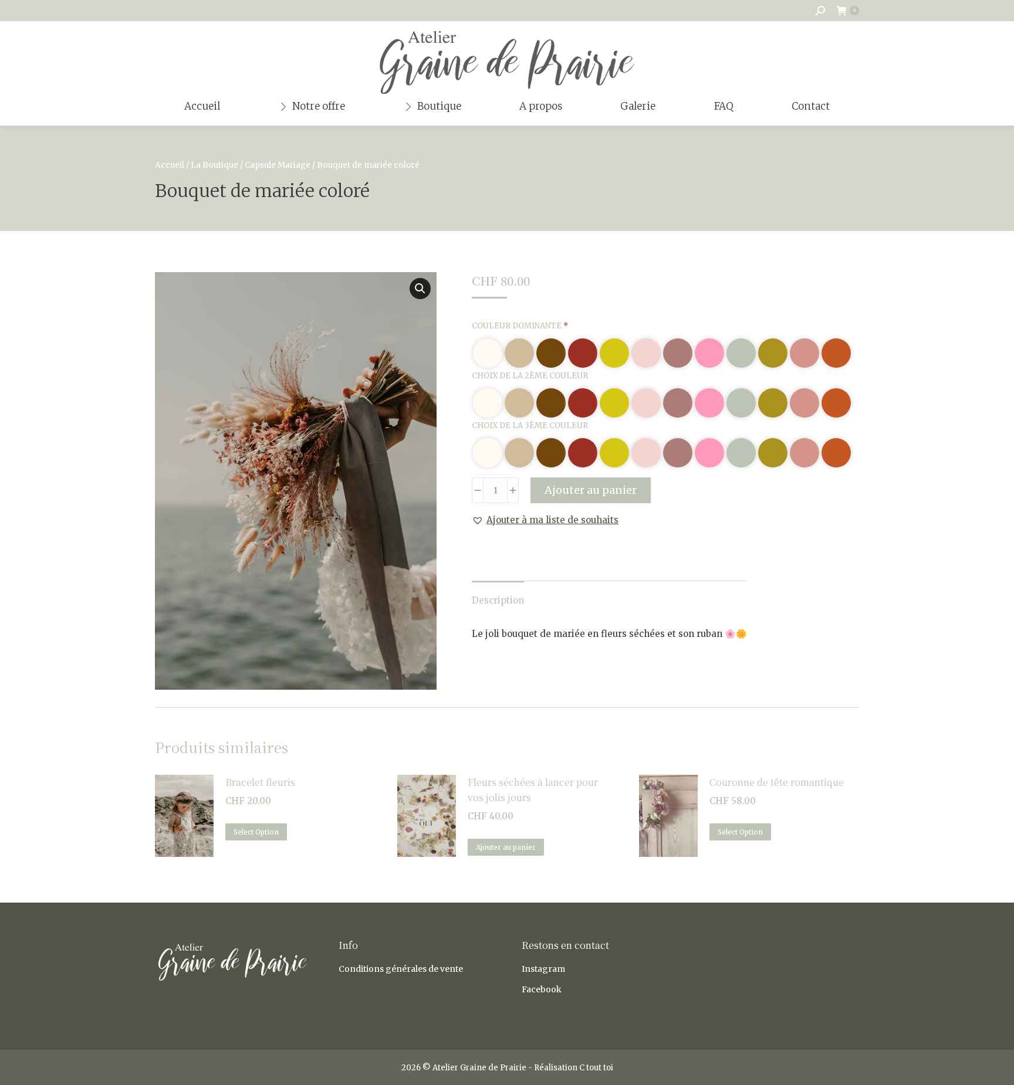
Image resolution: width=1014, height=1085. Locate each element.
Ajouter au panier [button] (506, 847)
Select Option (256, 832)
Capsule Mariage (277, 165)
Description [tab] (498, 600)
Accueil (169, 165)
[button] (420, 288)
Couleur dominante (520, 326)
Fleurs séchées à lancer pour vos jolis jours (533, 789)
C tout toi (596, 1068)
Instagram (543, 969)
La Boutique (214, 165)
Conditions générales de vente (401, 969)
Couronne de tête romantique (776, 782)
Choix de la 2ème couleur (530, 376)
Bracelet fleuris (260, 782)
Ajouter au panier (591, 490)
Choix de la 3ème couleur (530, 425)
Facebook (542, 989)
